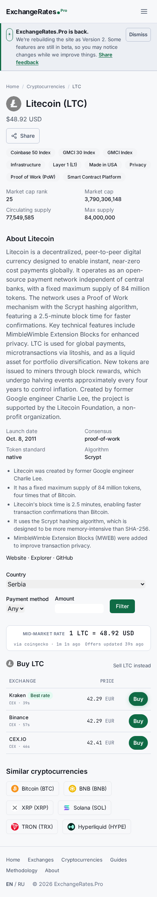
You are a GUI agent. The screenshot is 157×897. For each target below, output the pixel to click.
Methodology (21, 870)
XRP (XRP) (35, 807)
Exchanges (41, 860)
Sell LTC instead (132, 665)
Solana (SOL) (90, 807)
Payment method (27, 599)
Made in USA (103, 164)
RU (21, 884)
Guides (118, 860)
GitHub (64, 557)
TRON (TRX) (37, 826)
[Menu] (144, 11)
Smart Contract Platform (94, 177)
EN (9, 884)
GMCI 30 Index (79, 152)
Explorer (41, 557)
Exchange (22, 681)
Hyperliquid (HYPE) (102, 826)
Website (16, 557)
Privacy (138, 164)
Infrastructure (26, 164)
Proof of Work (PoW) (33, 177)
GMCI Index (120, 152)
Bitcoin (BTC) (38, 788)
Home (12, 86)
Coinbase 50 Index (31, 152)
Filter (122, 606)
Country (16, 574)
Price (107, 681)
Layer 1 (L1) (65, 164)
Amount (64, 598)
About (52, 870)
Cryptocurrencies (46, 86)
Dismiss (140, 34)
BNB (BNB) (93, 788)
